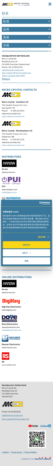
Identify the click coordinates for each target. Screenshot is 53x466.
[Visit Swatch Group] (35, 458)
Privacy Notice (30, 452)
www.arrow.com (8, 172)
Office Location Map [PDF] (13, 75)
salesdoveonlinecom (11, 330)
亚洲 (6, 29)
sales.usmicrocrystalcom (13, 116)
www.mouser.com (9, 347)
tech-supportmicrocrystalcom (16, 73)
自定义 (25, 253)
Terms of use (16, 452)
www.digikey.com (9, 310)
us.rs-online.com (9, 365)
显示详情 (41, 237)
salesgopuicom (9, 192)
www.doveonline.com (11, 327)
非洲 (6, 45)
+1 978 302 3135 (17, 139)
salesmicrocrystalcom (13, 70)
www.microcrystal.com (11, 113)
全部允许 (26, 245)
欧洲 (6, 21)
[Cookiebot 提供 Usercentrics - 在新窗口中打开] (39, 203)
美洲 (6, 37)
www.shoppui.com (9, 189)
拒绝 (26, 261)
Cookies (5, 452)
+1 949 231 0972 (17, 110)
